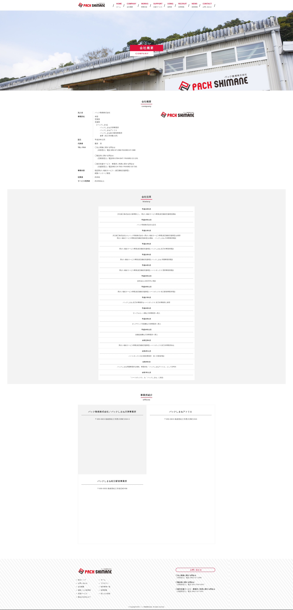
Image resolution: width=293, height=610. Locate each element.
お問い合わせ (82, 583)
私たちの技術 (105, 593)
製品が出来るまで (84, 597)
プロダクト (105, 583)
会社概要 (81, 587)
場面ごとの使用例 (84, 590)
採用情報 (104, 590)
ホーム (103, 580)
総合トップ (82, 580)
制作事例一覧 (105, 587)
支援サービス (82, 593)
